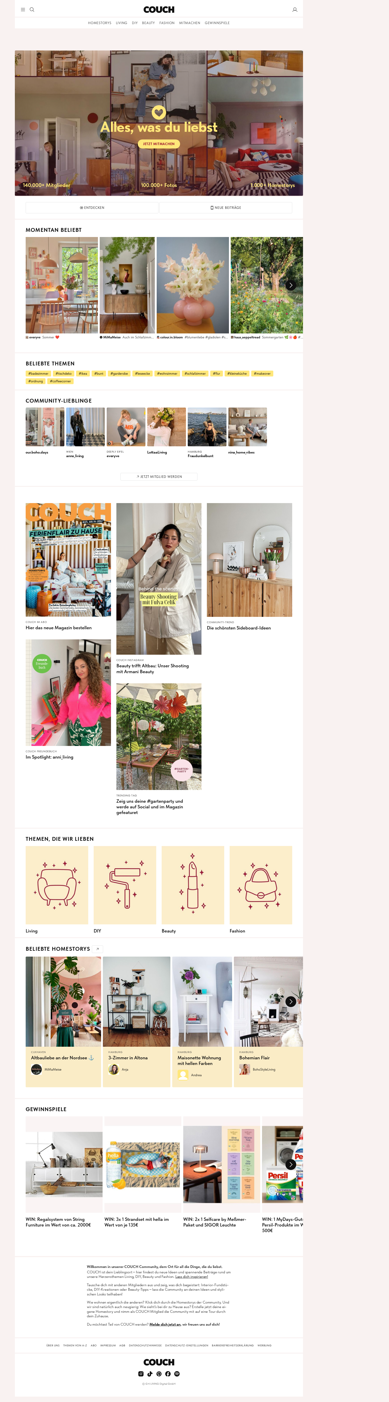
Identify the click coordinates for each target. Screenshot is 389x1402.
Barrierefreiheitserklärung (233, 1345)
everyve (35, 337)
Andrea (196, 1075)
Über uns (53, 1345)
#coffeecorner (60, 381)
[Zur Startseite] (159, 9)
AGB (122, 1345)
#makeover (262, 374)
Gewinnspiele (217, 23)
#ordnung (35, 381)
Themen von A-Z (75, 1345)
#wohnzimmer (167, 374)
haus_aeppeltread (247, 337)
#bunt (98, 374)
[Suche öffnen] (32, 9)
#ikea (83, 374)
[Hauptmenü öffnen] (23, 9)
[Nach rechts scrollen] (290, 285)
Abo (94, 1345)
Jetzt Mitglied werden (161, 477)
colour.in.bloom (171, 337)
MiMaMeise (112, 337)
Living (122, 23)
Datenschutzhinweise (145, 1345)
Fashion (167, 23)
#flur (216, 374)
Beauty (148, 23)
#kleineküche (237, 374)
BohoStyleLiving (264, 1069)
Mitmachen (189, 23)
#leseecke (142, 374)
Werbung (264, 1345)
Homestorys (99, 23)
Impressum (108, 1345)
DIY (135, 23)
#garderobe (119, 374)
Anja (125, 1069)
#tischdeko (64, 374)
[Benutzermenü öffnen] (295, 9)
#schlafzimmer (195, 374)
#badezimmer (38, 374)
